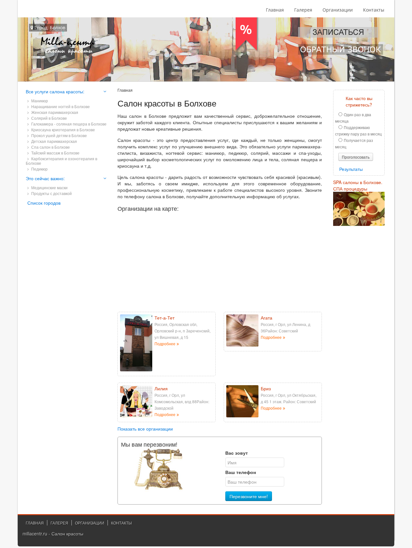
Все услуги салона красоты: (55, 91)
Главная (275, 10)
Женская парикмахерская (54, 112)
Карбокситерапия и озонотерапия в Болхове (61, 161)
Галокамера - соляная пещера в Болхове (68, 123)
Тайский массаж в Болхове (55, 152)
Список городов (44, 203)
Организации (338, 10)
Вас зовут (236, 453)
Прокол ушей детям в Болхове (58, 135)
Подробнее (164, 343)
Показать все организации (145, 428)
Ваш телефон (240, 472)
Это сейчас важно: (45, 178)
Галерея (303, 10)
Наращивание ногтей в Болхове (60, 106)
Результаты (351, 169)
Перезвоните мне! (248, 496)
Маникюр (39, 100)
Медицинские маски (49, 187)
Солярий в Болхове (48, 118)
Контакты (373, 10)
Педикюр (39, 169)
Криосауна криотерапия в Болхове (62, 129)
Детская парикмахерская (53, 141)
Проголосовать (356, 157)
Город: (49, 27)
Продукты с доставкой (51, 193)
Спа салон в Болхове (50, 147)
